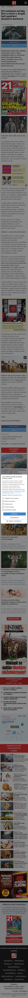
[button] (14, 495)
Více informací (17, 493)
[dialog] (14, 499)
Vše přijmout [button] (14, 514)
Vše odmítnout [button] (14, 517)
